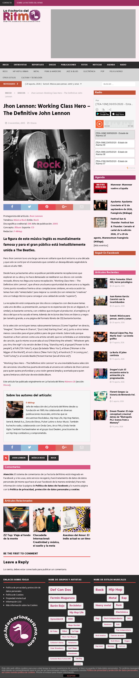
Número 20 (70, 382)
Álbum (17, 228)
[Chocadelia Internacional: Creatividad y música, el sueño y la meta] (47, 519)
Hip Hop (115, 590)
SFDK (70, 619)
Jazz (129, 618)
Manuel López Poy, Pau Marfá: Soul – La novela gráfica (121, 336)
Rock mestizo (101, 635)
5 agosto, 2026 (118, 401)
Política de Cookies (14, 595)
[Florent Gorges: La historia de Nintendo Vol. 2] (100, 396)
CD (32, 228)
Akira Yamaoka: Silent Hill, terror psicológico (121, 281)
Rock (5, 71)
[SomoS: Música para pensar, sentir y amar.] (100, 320)
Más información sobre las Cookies (21, 605)
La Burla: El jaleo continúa (118, 354)
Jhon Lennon (36, 216)
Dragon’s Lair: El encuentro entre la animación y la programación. (119, 374)
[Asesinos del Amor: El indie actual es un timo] (77, 519)
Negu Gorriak (74, 625)
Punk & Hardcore (53, 71)
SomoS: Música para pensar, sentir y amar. (121, 317)
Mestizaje (111, 646)
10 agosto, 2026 (118, 382)
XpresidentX (56, 619)
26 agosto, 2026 (118, 286)
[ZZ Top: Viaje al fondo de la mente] (17, 519)
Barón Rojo (57, 606)
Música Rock (20, 220)
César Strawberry (56, 648)
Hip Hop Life (77, 613)
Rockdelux (76, 606)
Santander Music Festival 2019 (60, 659)
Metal (36, 71)
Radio (123, 65)
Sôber (64, 631)
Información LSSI (13, 602)
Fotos (84, 65)
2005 (55, 224)
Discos (52, 65)
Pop (102, 71)
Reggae (127, 641)
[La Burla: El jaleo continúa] (100, 356)
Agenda (111, 65)
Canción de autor (117, 635)
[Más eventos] (101, 246)
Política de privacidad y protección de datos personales (23, 589)
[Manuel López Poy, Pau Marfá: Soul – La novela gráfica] (100, 337)
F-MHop (18, 231)
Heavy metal (103, 605)
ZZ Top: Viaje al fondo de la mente (17, 537)
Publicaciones (68, 65)
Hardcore (107, 624)
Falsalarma (72, 642)
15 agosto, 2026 (118, 359)
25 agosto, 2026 (118, 306)
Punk (119, 605)
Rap (124, 598)
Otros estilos (9, 77)
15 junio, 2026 (117, 426)
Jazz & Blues (72, 71)
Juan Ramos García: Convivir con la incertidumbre (119, 299)
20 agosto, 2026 (118, 322)
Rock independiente (113, 618)
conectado (31, 570)
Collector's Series (56, 642)
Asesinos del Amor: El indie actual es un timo (76, 537)
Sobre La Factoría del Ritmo (30, 2)
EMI (30, 224)
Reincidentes (72, 654)
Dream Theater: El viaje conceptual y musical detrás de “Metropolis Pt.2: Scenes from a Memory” (121, 417)
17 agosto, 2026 (118, 342)
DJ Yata (53, 631)
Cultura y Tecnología (31, 77)
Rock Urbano (115, 641)
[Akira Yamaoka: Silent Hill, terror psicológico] (100, 283)
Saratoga (78, 664)
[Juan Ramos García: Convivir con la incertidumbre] (100, 300)
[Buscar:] (119, 84)
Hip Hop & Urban (20, 71)
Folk (118, 624)
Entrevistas (20, 65)
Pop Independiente (123, 630)
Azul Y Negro (72, 648)
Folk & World (116, 71)
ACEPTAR (71, 676)
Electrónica (89, 71)
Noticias (97, 65)
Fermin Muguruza (62, 598)
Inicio (6, 65)
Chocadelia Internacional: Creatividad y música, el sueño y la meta (46, 540)
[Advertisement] (95, 33)
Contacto (7, 2)
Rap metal (99, 646)
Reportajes (38, 65)
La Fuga (75, 631)
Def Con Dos (60, 590)
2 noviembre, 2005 (16, 123)
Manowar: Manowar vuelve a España (121, 187)
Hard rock (122, 646)
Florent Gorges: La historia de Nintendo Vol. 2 (122, 395)
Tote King (79, 659)
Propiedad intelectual (16, 598)
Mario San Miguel (69, 637)
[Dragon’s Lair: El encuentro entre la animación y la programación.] (100, 373)
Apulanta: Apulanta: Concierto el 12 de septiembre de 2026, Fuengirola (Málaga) (122, 207)
